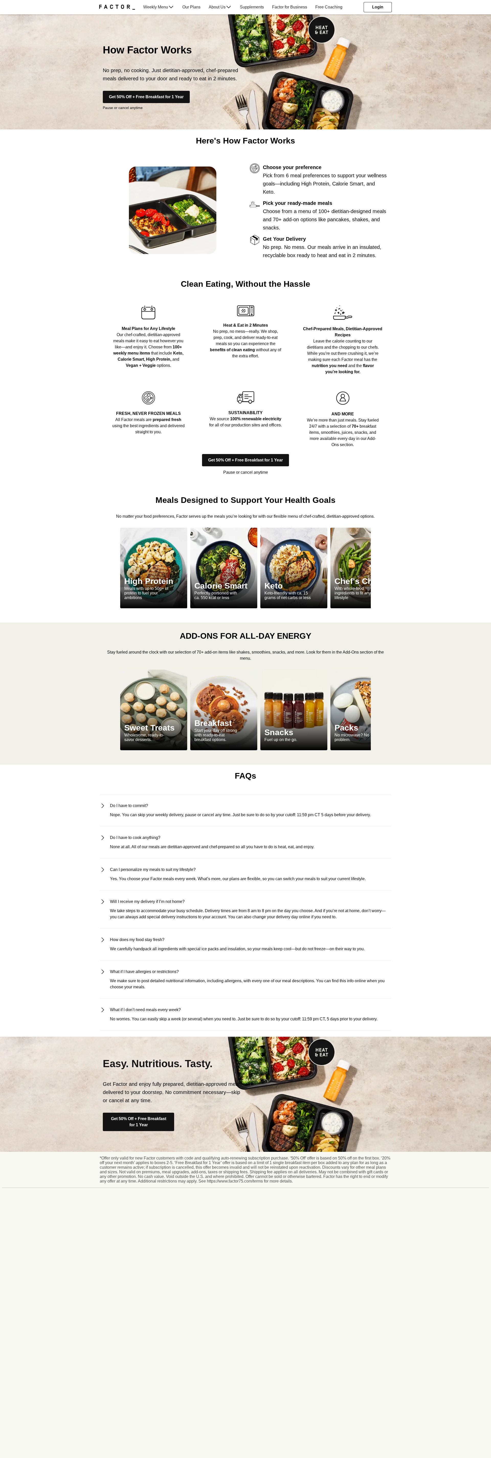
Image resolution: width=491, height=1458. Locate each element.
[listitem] (148, 336)
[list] (245, 568)
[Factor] (117, 7)
